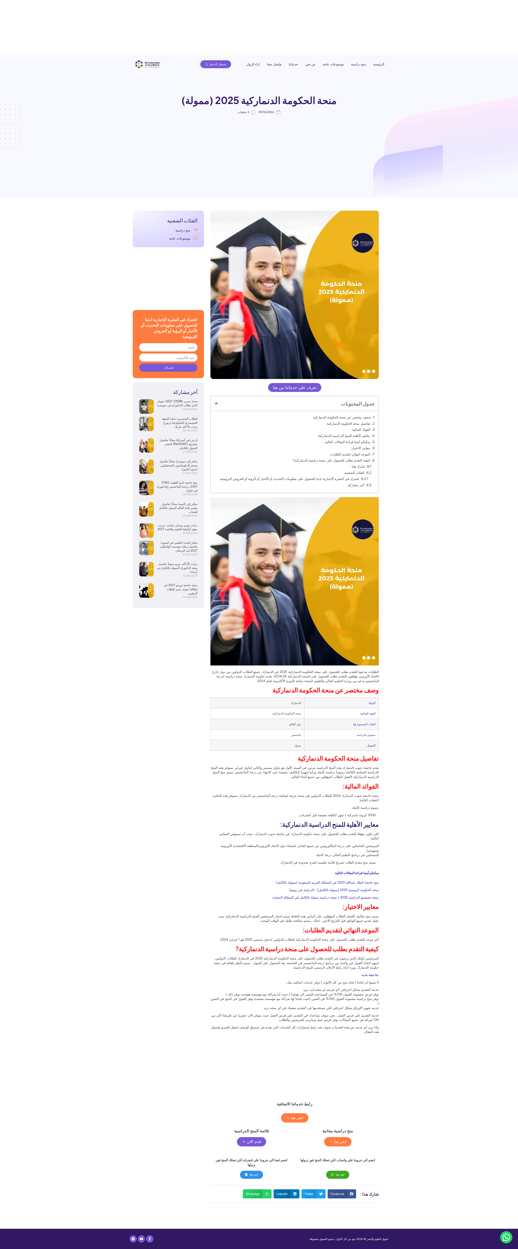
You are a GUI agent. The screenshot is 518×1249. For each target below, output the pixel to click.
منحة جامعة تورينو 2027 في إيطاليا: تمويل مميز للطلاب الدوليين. (180, 589)
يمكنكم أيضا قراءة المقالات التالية (347, 442)
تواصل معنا (274, 64)
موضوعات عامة (333, 64)
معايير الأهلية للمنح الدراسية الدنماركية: (343, 436)
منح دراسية (358, 64)
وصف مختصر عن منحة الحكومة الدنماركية (334, 417)
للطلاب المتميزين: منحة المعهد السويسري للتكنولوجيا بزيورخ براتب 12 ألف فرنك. (179, 422)
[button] (216, 403)
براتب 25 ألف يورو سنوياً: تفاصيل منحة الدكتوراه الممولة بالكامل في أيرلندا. (177, 567)
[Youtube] (141, 1239)
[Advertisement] (396, 28)
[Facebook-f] (149, 1239)
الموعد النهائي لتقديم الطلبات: (350, 454)
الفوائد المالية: (361, 430)
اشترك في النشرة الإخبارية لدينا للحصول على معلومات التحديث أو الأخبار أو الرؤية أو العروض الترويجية (289, 479)
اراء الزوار (253, 64)
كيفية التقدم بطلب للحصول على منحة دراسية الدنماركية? (331, 460)
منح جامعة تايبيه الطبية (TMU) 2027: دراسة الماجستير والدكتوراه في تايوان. (177, 486)
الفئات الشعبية (354, 473)
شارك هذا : (357, 466)
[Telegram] (133, 1239)
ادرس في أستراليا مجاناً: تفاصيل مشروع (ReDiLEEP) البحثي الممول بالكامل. (178, 444)
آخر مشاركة (356, 485)
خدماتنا (293, 64)
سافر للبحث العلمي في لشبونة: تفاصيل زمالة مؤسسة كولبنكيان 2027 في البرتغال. (178, 546)
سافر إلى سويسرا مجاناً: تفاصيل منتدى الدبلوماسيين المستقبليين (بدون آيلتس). (178, 465)
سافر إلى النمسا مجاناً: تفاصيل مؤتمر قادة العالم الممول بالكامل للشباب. (178, 508)
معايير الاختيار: (360, 448)
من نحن (310, 64)
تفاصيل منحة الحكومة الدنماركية (348, 423)
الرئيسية (378, 64)
